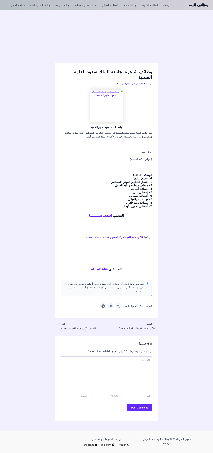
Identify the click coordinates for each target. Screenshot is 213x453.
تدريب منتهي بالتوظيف (85, 5)
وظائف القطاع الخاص (39, 5)
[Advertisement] (106, 32)
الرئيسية (167, 5)
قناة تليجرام (99, 269)
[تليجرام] (103, 306)
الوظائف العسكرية (109, 5)
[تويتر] (118, 306)
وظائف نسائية (129, 5)
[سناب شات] (111, 306)
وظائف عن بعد (62, 5)
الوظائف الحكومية (149, 5)
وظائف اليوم (198, 5)
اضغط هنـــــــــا (100, 215)
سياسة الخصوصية (16, 5)
